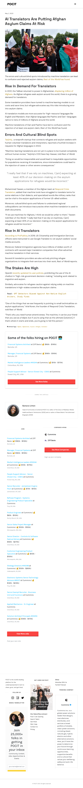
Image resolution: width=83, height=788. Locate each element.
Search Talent (34, 719)
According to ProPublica (16, 235)
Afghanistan (25, 327)
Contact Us (34, 727)
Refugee (38, 327)
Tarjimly (8, 139)
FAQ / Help (33, 724)
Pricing (32, 729)
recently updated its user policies (28, 273)
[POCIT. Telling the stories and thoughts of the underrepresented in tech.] (12, 4)
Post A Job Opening (36, 717)
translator (44, 327)
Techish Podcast (60, 685)
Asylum (32, 327)
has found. (57, 79)
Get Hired (33, 722)
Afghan (19, 327)
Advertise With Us (61, 682)
